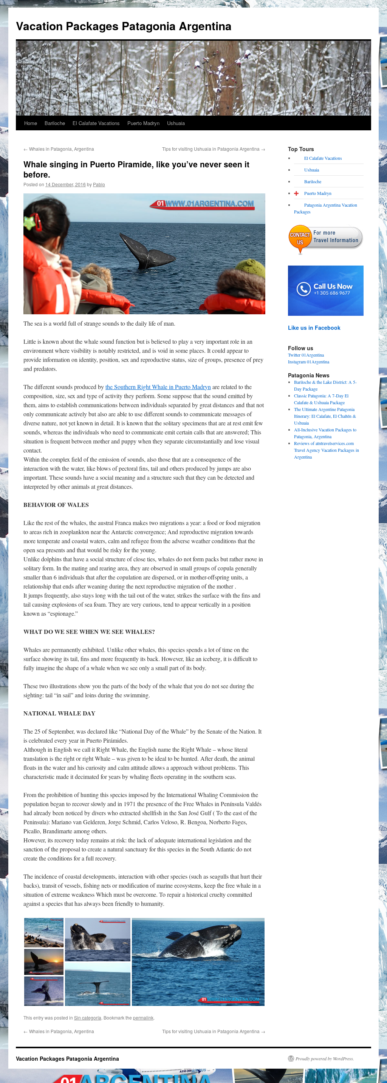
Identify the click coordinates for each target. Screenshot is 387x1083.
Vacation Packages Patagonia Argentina (124, 25)
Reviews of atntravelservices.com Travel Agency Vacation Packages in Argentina (326, 450)
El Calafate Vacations (96, 123)
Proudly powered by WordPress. (325, 1058)
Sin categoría (87, 1017)
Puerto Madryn (143, 123)
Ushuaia (176, 123)
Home (30, 123)
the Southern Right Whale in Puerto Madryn (158, 387)
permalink (143, 1017)
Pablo (99, 184)
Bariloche (55, 123)
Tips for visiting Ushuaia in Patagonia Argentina (213, 148)
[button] (43, 932)
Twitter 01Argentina (306, 355)
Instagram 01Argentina (308, 361)
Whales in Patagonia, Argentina (58, 148)
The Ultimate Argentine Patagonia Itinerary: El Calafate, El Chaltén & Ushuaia (325, 416)
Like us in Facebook (314, 327)
